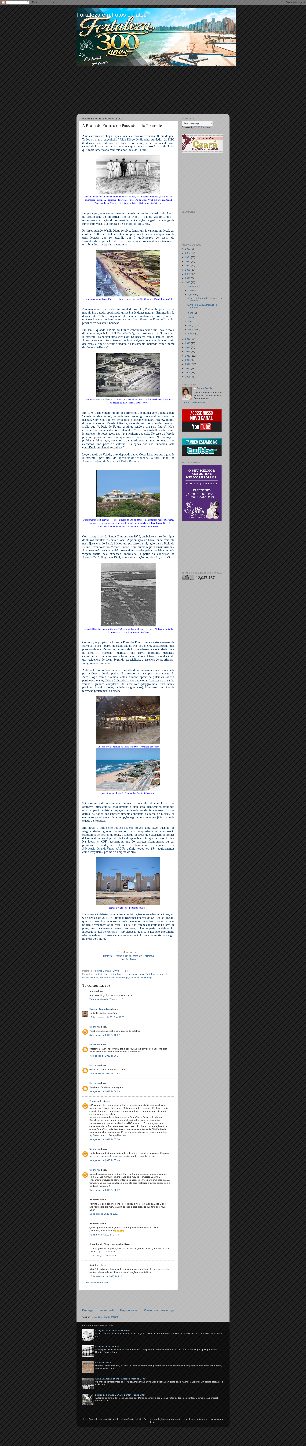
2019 (188, 278)
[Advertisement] (152, 90)
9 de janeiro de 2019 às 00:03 (104, 1091)
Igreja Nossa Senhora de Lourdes (139, 457)
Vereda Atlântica (103, 399)
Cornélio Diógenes (128, 333)
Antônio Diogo (129, 216)
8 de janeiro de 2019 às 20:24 (104, 1056)
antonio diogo (102, 974)
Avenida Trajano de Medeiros (100, 461)
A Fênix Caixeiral (103, 1362)
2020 (188, 274)
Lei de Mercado (107, 931)
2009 (188, 372)
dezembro (193, 286)
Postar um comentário (97, 1282)
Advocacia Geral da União (98, 848)
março (191, 325)
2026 (188, 249)
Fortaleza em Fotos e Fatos (111, 14)
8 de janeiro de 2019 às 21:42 (104, 1073)
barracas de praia (136, 974)
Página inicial (129, 1310)
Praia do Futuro (137, 150)
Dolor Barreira (130, 461)
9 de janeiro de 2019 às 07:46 (104, 1160)
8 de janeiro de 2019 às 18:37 (104, 1035)
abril (190, 321)
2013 (188, 356)
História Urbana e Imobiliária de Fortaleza (128, 956)
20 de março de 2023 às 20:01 (104, 1255)
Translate (205, 127)
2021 (188, 270)
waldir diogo (146, 977)
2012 (188, 360)
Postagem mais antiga (159, 1310)
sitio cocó (134, 977)
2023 (188, 261)
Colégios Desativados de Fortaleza (112, 1330)
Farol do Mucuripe (93, 241)
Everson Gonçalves (100, 1009)
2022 (188, 265)
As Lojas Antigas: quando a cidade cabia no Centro (121, 1379)
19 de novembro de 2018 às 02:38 (106, 1017)
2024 (188, 257)
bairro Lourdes (118, 974)
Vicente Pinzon (120, 547)
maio (190, 317)
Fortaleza (150, 974)
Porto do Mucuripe (137, 223)
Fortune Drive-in (163, 319)
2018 (188, 282)
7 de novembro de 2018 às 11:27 (106, 999)
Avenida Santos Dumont (123, 677)
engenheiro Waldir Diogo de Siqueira (126, 139)
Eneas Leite (95, 1101)
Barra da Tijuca (91, 645)
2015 (188, 347)
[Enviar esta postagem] (126, 971)
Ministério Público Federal (116, 827)
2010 (188, 368)
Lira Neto (130, 959)
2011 (188, 364)
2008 (188, 377)
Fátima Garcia (204, 388)
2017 (188, 339)
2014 (188, 351)
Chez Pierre (139, 319)
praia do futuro (107, 977)
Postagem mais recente (98, 1310)
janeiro (191, 334)
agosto (191, 294)
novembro (193, 290)
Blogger (153, 1422)
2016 (188, 343)
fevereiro (192, 329)
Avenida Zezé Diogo (95, 557)
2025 (188, 253)
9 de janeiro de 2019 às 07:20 (104, 1139)
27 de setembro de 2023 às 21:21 (106, 1276)
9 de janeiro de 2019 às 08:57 (104, 1190)
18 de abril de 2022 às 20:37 (103, 1214)
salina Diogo (122, 977)
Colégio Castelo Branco (107, 1346)
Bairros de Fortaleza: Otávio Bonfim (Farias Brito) (120, 1395)
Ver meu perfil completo (194, 402)
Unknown (94, 1027)
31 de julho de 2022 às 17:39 (104, 1235)
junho (191, 313)
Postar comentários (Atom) (104, 1317)
